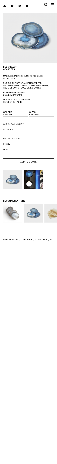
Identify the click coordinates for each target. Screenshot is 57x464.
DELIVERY (8, 130)
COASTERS (41, 239)
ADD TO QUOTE (28, 162)
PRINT (6, 149)
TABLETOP (27, 239)
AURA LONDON (10, 239)
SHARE (6, 144)
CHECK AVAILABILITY (13, 124)
